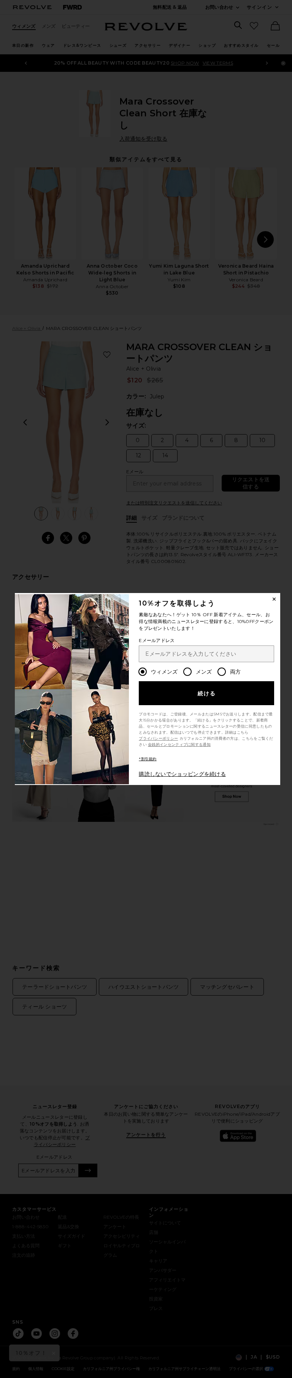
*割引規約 (148, 758)
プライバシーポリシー (158, 738)
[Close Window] (274, 599)
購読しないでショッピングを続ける (182, 774)
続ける (207, 693)
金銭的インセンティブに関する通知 (179, 744)
